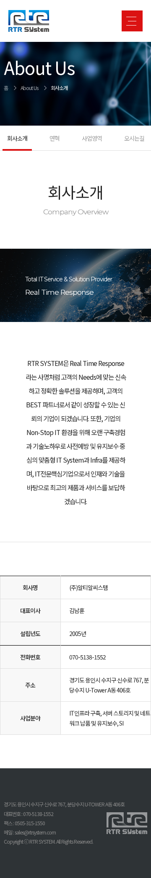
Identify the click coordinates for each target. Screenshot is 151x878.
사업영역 (92, 138)
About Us (29, 88)
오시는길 (134, 138)
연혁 (54, 138)
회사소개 (59, 88)
